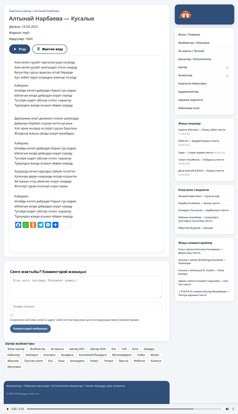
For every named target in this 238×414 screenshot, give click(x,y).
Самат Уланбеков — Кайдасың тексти (201, 159)
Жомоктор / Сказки (82, 386)
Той (124, 349)
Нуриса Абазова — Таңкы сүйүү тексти (201, 129)
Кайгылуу (13, 355)
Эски (135, 349)
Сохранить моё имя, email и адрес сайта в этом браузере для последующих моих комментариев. (74, 320)
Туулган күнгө (33, 360)
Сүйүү (141, 355)
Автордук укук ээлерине (109, 386)
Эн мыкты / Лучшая (191, 51)
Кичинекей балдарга (93, 355)
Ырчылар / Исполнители (194, 59)
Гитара (108, 360)
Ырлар (182, 67)
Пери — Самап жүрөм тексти (195, 152)
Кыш (61, 360)
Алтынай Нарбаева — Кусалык (51, 18)
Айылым (13, 360)
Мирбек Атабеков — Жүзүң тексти (199, 203)
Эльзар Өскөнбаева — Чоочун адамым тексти (204, 293)
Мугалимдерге (121, 355)
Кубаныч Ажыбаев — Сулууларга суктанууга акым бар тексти (198, 219)
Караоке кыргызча (190, 100)
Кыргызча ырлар (20, 11)
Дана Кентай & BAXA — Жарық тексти (201, 170)
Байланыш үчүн (189, 108)
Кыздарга (67, 355)
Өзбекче (139, 360)
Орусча (123, 360)
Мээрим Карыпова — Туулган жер (198, 196)
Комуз (94, 360)
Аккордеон (77, 360)
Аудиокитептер (188, 91)
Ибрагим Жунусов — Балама (195, 228)
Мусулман (14, 366)
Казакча (156, 360)
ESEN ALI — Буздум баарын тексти (198, 140)
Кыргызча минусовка (192, 83)
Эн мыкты (57, 349)
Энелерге (32, 355)
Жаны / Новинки (189, 34)
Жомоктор (185, 75)
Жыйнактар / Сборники (193, 42)
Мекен (154, 355)
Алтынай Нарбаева (46, 11)
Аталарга (49, 355)
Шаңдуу (149, 349)
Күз (50, 360)
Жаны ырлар (15, 349)
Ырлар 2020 (98, 349)
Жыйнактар (37, 349)
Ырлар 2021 (77, 349)
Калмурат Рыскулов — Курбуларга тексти (203, 210)
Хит (113, 349)
